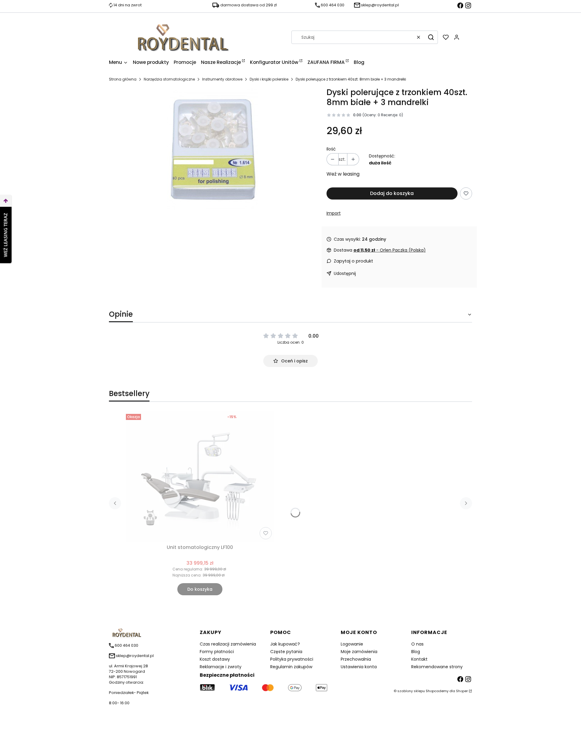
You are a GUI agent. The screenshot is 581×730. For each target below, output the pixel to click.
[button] (430, 37)
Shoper (462, 691)
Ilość (331, 149)
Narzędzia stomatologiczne (169, 79)
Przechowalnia (356, 659)
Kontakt (419, 659)
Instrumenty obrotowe (222, 79)
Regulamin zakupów (291, 667)
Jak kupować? (285, 644)
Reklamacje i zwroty (220, 667)
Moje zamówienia (359, 652)
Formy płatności (217, 652)
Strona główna (122, 79)
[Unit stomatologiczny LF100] (200, 476)
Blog (415, 652)
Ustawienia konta (359, 667)
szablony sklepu (411, 691)
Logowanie (352, 644)
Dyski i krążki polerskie (269, 79)
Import (334, 213)
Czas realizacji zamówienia (228, 644)
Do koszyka (199, 589)
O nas (417, 644)
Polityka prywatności (291, 659)
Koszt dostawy (215, 659)
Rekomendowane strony (437, 667)
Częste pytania (286, 652)
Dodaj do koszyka (392, 193)
